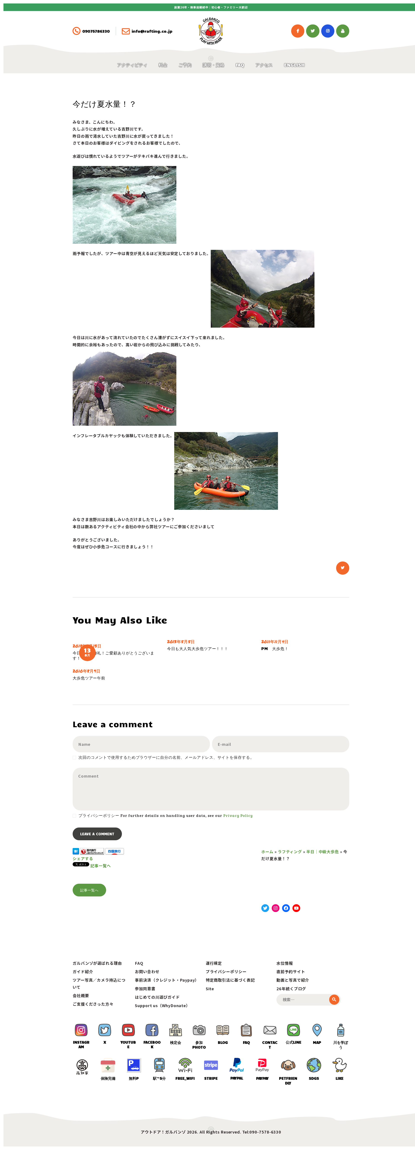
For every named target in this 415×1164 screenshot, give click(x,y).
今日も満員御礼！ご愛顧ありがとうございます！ (113, 655)
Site (210, 988)
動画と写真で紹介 (292, 980)
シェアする (83, 858)
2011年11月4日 (275, 641)
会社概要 (81, 995)
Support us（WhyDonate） (162, 1005)
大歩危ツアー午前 (89, 677)
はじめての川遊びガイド (157, 997)
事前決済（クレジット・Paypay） (167, 980)
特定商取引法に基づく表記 (230, 980)
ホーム (267, 851)
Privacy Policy (238, 815)
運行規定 (214, 963)
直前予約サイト (290, 971)
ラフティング (290, 851)
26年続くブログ (291, 988)
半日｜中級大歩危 (322, 851)
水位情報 (284, 963)
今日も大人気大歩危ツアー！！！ (197, 648)
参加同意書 (145, 988)
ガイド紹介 (83, 971)
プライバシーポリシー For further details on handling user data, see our (165, 815)
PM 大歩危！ (274, 648)
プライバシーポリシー (226, 971)
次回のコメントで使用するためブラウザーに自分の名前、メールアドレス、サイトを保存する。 (166, 757)
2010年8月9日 (87, 671)
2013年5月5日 (181, 641)
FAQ (139, 963)
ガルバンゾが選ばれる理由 (97, 963)
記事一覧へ (100, 865)
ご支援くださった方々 (93, 1004)
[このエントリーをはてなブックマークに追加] (76, 851)
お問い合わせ (147, 971)
